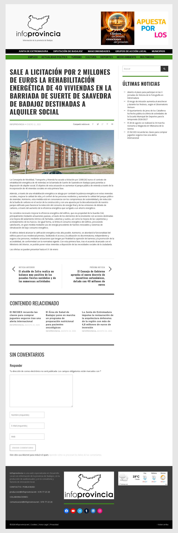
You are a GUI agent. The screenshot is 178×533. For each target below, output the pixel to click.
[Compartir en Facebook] (93, 124)
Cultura (91, 57)
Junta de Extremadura (33, 51)
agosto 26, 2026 (32, 325)
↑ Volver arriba (162, 524)
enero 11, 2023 (34, 124)
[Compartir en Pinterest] (107, 124)
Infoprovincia (17, 124)
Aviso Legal (43, 524)
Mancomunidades (99, 51)
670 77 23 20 (44, 492)
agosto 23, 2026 (68, 331)
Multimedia (147, 57)
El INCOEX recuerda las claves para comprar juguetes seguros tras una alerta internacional (147, 135)
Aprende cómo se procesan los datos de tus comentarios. (75, 455)
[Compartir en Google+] (102, 124)
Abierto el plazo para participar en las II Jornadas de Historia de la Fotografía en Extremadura (145, 95)
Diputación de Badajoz (68, 51)
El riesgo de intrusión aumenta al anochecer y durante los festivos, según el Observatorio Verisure (147, 104)
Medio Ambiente (126, 57)
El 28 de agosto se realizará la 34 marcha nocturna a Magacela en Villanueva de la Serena (146, 126)
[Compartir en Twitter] (98, 124)
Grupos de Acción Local (131, 51)
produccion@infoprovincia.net (23, 492)
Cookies (34, 524)
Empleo (33, 57)
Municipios (158, 51)
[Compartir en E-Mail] (112, 124)
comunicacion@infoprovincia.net (24, 502)
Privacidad (54, 524)
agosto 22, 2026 (104, 331)
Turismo (76, 57)
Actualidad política (54, 57)
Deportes (106, 57)
